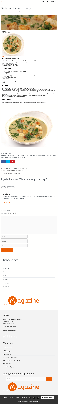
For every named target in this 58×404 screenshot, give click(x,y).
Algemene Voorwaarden (10, 357)
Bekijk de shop (7, 348)
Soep (15, 168)
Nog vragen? (6, 363)
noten (6, 272)
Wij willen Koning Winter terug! (12, 173)
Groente (11, 168)
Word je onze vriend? (47, 397)
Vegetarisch (20, 168)
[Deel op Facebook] (3, 161)
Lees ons (5, 304)
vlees (6, 279)
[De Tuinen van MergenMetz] (1, 1)
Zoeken (49, 379)
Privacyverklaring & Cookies (11, 360)
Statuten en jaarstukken (9, 330)
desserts (7, 283)
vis (5, 275)
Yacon (26, 168)
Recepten (5, 168)
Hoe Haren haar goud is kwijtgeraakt (13, 170)
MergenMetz (37, 401)
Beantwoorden (6, 202)
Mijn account (7, 354)
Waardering (4, 213)
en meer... (7, 286)
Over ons (11, 397)
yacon (6, 71)
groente (7, 268)
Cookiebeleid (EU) (8, 367)
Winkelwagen (7, 351)
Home (5, 397)
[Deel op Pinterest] (12, 161)
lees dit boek (31, 75)
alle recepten (6, 265)
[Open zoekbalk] (43, 1)
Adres (6, 314)
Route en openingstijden (9, 326)
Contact (17, 397)
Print (3, 56)
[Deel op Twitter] (8, 161)
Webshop (8, 342)
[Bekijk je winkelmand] (47, 1)
